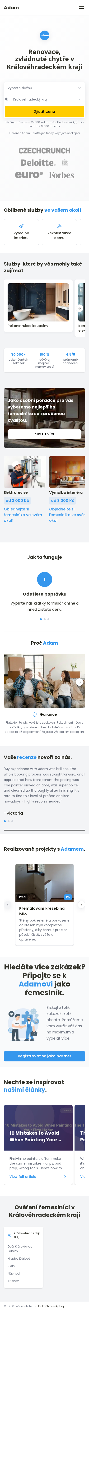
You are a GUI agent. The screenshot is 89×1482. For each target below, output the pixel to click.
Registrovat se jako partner (44, 1056)
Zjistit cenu (44, 111)
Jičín (11, 1266)
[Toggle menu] (81, 7)
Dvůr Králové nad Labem (20, 1248)
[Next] (81, 904)
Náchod (14, 1273)
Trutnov (13, 1281)
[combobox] (44, 88)
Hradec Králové (19, 1259)
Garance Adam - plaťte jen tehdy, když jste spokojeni (44, 133)
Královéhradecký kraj (27, 1235)
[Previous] (7, 904)
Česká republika (22, 1306)
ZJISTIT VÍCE (44, 434)
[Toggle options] (79, 99)
